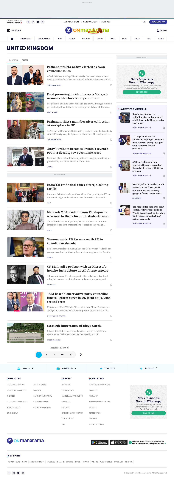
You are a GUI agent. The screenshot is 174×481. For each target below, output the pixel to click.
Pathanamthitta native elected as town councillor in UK (76, 69)
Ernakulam (51, 285)
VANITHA (37, 390)
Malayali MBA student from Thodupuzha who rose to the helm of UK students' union (79, 214)
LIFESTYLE (51, 462)
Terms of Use (68, 418)
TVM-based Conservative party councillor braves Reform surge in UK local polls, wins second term (78, 297)
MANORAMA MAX (40, 401)
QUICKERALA (12, 413)
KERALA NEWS (26, 39)
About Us (66, 384)
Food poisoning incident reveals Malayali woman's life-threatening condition (77, 96)
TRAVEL (112, 39)
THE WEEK (11, 396)
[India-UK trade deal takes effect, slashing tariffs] (25, 193)
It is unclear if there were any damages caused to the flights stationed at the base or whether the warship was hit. (76, 333)
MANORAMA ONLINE (71, 22)
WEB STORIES (106, 462)
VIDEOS (100, 39)
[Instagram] (33, 22)
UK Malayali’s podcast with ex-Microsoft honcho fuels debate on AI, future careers (77, 268)
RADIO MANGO (13, 407)
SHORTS (128, 462)
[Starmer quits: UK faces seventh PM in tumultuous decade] (25, 247)
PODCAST (118, 462)
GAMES (161, 39)
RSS (63, 424)
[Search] (144, 22)
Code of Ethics (96, 424)
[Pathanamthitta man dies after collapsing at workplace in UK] (25, 129)
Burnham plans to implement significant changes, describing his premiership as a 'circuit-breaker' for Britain (78, 160)
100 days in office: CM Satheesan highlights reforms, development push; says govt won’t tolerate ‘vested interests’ (148, 142)
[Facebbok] (9, 473)
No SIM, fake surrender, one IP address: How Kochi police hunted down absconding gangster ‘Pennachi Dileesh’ (148, 189)
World (50, 167)
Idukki (49, 230)
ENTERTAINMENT (44, 39)
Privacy (65, 407)
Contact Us (68, 390)
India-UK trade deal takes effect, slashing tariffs (77, 187)
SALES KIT (93, 390)
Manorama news (90, 22)
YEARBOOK (106, 22)
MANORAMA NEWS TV (42, 396)
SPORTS (72, 39)
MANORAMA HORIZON (16, 390)
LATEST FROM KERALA (133, 109)
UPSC (149, 39)
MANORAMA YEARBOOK (17, 401)
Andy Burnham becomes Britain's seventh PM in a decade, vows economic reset (77, 151)
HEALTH (137, 39)
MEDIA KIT (66, 401)
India (49, 203)
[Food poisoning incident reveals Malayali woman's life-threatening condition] (25, 102)
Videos (25, 60)
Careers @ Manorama (72, 413)
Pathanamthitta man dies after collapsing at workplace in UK (78, 123)
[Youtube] (38, 22)
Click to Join (141, 92)
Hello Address (39, 384)
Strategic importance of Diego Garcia (74, 326)
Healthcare (52, 112)
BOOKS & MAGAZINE (42, 407)
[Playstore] (99, 442)
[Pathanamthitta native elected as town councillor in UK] (25, 75)
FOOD (124, 39)
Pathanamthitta (54, 85)
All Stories (13, 60)
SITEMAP (93, 407)
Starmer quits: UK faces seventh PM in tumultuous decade (75, 241)
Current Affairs (54, 340)
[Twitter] (43, 22)
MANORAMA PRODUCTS (72, 396)
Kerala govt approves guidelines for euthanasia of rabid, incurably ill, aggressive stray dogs (148, 118)
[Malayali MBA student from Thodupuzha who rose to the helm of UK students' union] (25, 220)
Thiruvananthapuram (56, 316)
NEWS (60, 39)
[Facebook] (28, 22)
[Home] (12, 39)
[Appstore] (119, 442)
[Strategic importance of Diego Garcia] (25, 333)
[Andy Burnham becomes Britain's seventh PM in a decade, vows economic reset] (25, 156)
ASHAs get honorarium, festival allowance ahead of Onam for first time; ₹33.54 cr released (147, 166)
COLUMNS (86, 39)
